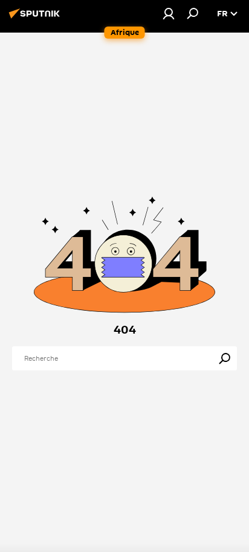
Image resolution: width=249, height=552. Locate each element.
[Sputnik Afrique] (36, 18)
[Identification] (169, 13)
